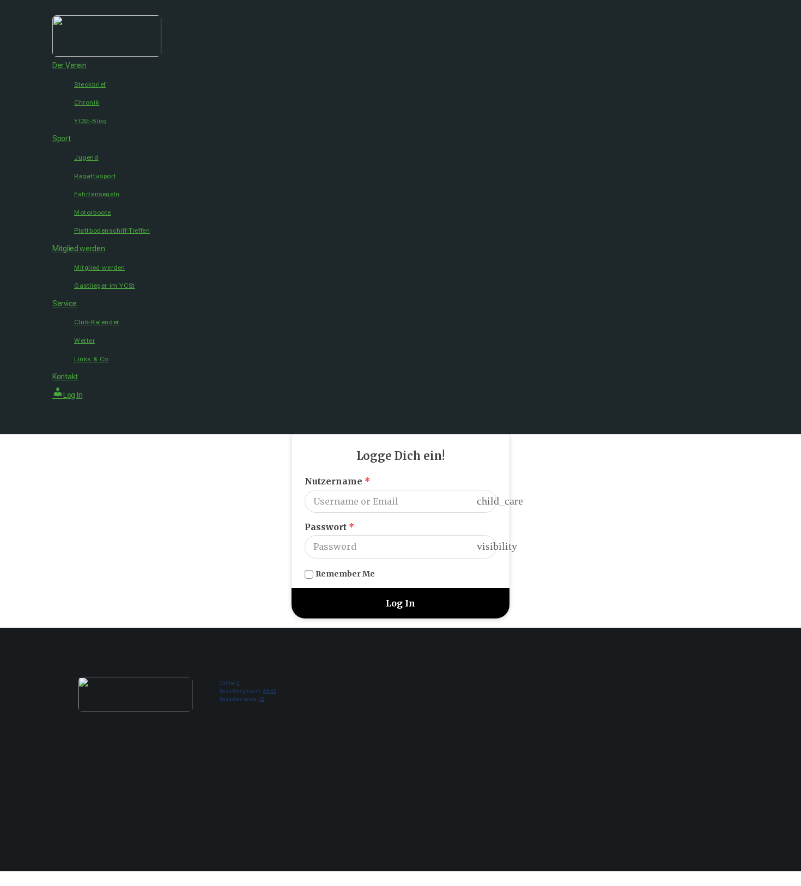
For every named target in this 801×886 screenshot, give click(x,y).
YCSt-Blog (90, 121)
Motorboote (92, 212)
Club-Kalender (96, 322)
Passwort (329, 526)
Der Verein (69, 65)
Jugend (86, 157)
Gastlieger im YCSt (104, 285)
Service (64, 303)
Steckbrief (90, 84)
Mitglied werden (78, 248)
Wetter (84, 340)
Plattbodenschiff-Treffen (112, 230)
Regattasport (95, 176)
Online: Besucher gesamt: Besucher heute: (248, 691)
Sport (61, 138)
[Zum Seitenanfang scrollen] (3, 878)
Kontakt (65, 376)
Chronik (86, 102)
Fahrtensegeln (97, 194)
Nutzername (337, 481)
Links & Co (91, 359)
